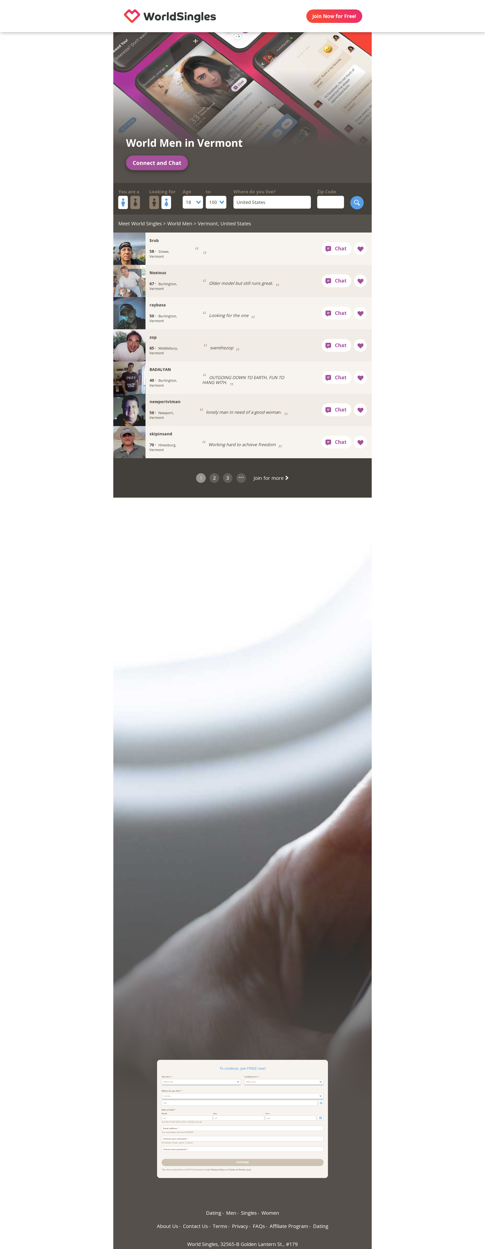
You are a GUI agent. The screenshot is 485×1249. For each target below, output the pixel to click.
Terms (220, 1226)
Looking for (162, 192)
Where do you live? (254, 192)
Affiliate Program (289, 1226)
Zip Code (326, 192)
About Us (167, 1226)
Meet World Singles (140, 223)
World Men (179, 223)
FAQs (259, 1226)
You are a (128, 192)
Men (231, 1212)
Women (270, 1212)
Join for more (269, 478)
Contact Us (195, 1226)
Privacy (240, 1226)
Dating (213, 1212)
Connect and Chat (157, 162)
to (208, 192)
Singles (249, 1212)
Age (187, 192)
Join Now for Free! (334, 16)
